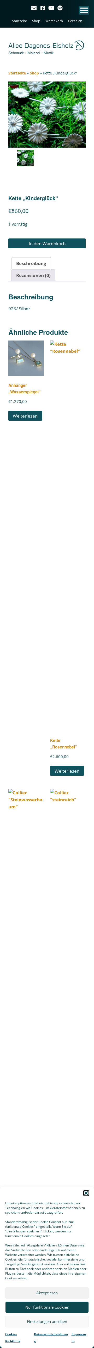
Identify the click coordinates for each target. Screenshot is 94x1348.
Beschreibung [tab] (31, 263)
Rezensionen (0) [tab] (33, 275)
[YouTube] (51, 8)
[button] (86, 1193)
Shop (36, 20)
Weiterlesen (25, 416)
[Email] (34, 8)
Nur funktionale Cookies (47, 1307)
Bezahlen (75, 20)
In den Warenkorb (47, 244)
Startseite (19, 20)
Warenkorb (54, 20)
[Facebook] (42, 8)
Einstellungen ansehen (47, 1321)
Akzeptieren (47, 1292)
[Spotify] (59, 8)
